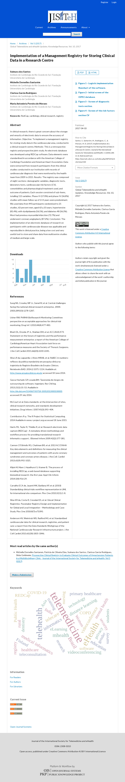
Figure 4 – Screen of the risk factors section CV (96, 112)
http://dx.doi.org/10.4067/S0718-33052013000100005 (36, 391)
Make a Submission (21, 575)
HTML (94, 72)
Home (12, 43)
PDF (82, 72)
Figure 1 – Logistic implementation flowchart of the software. (95, 85)
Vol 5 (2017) (35, 43)
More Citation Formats (87, 167)
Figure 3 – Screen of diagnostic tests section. (93, 103)
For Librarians (16, 686)
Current (39, 27)
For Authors (15, 682)
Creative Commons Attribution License (92, 269)
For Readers (15, 677)
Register (104, 2)
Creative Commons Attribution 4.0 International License (92, 233)
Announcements (69, 27)
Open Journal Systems (21, 726)
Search (76, 34)
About (84, 27)
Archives (52, 27)
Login (114, 2)
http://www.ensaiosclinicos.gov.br (26, 373)
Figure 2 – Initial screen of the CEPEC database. (93, 94)
